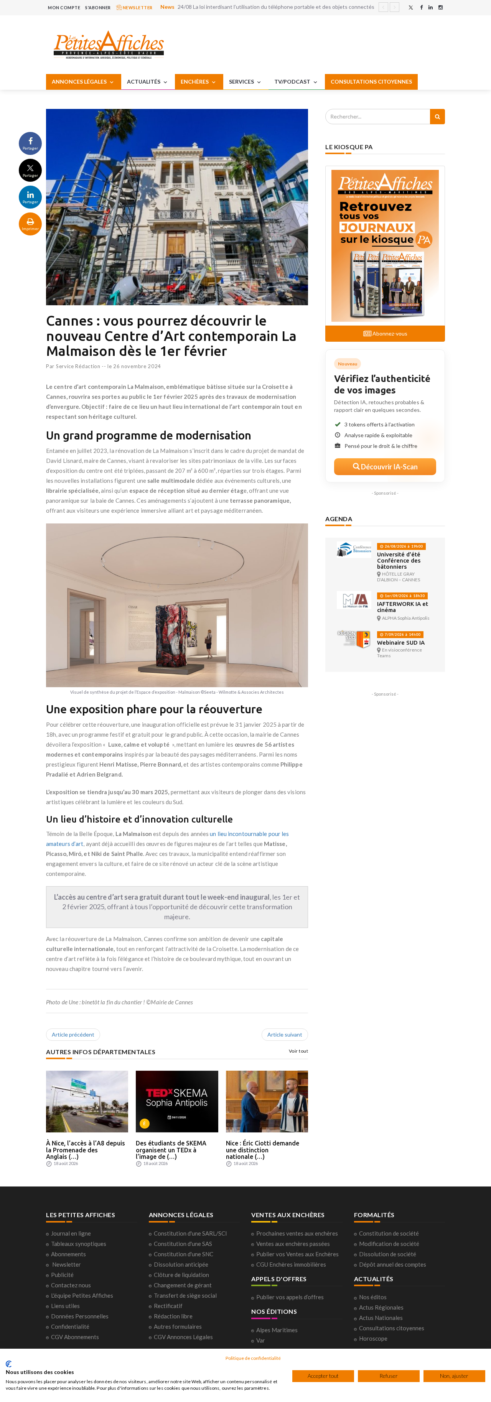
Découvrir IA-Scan (389, 466)
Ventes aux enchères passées (293, 1243)
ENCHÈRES (195, 81)
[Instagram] (440, 7)
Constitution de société (389, 1233)
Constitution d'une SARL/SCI (190, 1233)
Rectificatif (168, 1305)
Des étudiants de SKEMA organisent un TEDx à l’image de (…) (171, 1150)
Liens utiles (65, 1305)
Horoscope (373, 1338)
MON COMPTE (64, 7)
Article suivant (284, 1034)
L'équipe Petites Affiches (82, 1295)
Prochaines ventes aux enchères (297, 1233)
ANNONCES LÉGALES (80, 81)
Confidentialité (70, 1326)
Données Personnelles (80, 1316)
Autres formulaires (178, 1326)
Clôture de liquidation (181, 1274)
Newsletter (66, 1264)
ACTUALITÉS (144, 81)
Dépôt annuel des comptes (392, 1264)
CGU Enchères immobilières (291, 1264)
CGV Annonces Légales (183, 1336)
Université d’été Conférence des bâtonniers (398, 560)
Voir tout (298, 1051)
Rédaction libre (173, 1316)
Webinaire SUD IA (401, 642)
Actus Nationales (381, 1317)
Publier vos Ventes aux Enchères (297, 1254)
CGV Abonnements (75, 1336)
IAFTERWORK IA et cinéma (402, 607)
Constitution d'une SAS (183, 1243)
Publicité (62, 1274)
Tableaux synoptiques (78, 1243)
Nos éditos (373, 1296)
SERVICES (242, 81)
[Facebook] (421, 7)
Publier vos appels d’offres (290, 1296)
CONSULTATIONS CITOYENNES (371, 81)
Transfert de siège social (185, 1295)
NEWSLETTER (137, 7)
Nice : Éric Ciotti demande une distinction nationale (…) (262, 1150)
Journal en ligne (71, 1233)
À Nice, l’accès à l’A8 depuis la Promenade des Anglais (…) (85, 1150)
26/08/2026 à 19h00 (403, 546)
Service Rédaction (78, 366)
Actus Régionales (381, 1307)
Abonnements (68, 1254)
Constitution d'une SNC (183, 1254)
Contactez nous (71, 1285)
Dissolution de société (387, 1254)
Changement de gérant (183, 1285)
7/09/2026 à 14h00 (402, 634)
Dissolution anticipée (181, 1264)
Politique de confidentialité (253, 1358)
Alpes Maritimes (277, 1329)
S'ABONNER (98, 7)
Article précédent (73, 1034)
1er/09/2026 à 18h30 (404, 596)
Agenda (338, 518)
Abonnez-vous (389, 333)
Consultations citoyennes (391, 1328)
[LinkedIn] (430, 7)
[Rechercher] (437, 116)
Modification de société (389, 1243)
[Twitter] (411, 7)
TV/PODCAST (292, 81)
